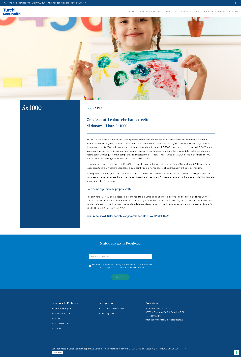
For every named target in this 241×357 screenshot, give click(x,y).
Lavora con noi (62, 313)
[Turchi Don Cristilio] (15, 11)
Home (90, 108)
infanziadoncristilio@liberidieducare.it (67, 3)
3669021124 (39, 3)
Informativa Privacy (111, 265)
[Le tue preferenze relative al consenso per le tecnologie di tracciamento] (236, 352)
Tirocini (59, 328)
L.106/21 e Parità (63, 323)
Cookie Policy (57, 352)
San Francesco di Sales (113, 308)
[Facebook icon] (235, 3)
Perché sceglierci (64, 308)
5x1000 (59, 318)
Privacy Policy (109, 313)
